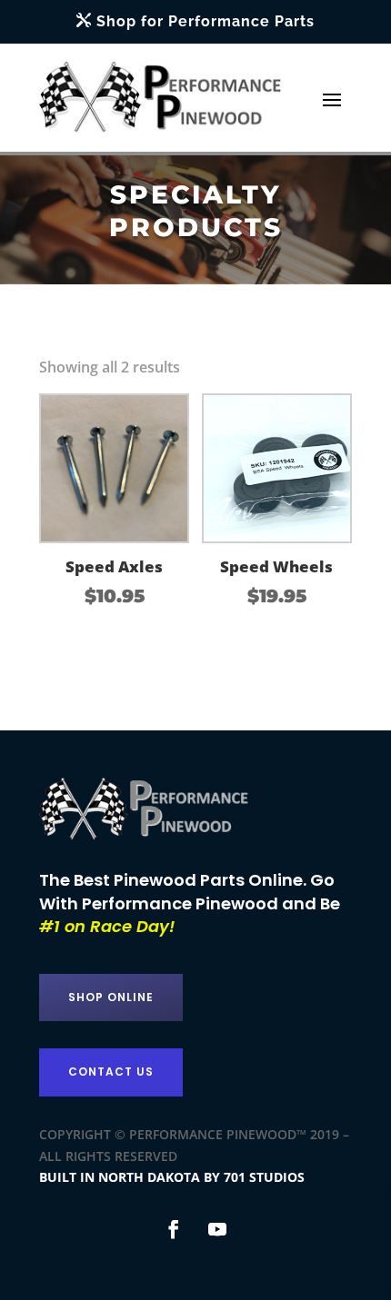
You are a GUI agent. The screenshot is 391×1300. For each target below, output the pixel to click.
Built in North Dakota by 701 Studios (172, 1177)
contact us (111, 1071)
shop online (111, 997)
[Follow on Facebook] (173, 1229)
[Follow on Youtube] (217, 1229)
